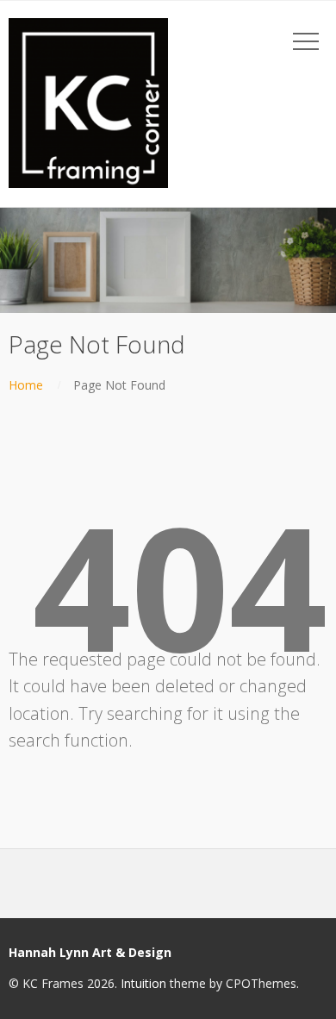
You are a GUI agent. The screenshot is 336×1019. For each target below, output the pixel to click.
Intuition (143, 983)
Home (26, 385)
